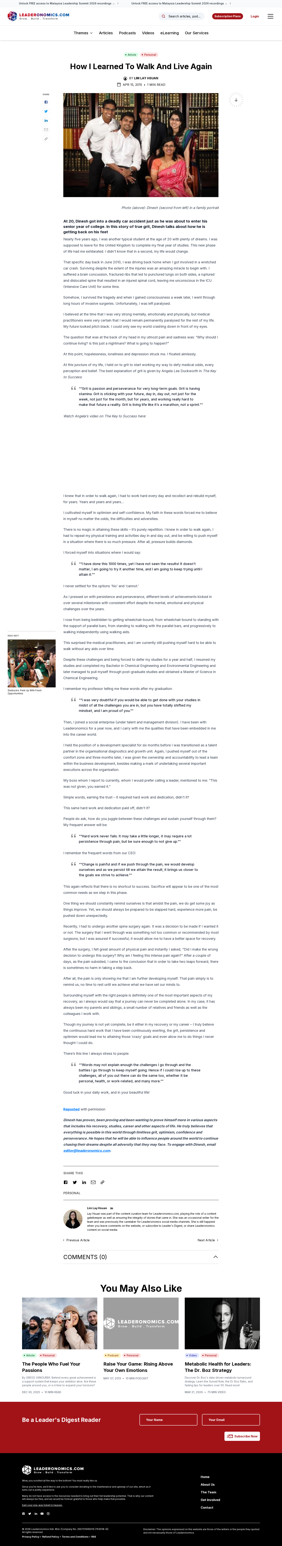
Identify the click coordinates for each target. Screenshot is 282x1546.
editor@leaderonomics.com (86, 1151)
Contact (207, 1507)
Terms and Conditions (75, 1536)
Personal (150, 54)
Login (255, 16)
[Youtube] (42, 1513)
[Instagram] (48, 1513)
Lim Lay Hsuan (146, 78)
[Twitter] (29, 1513)
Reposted (71, 1109)
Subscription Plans (227, 16)
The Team (208, 1492)
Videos (148, 33)
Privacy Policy (30, 1536)
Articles (106, 33)
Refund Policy (50, 1536)
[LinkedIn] (35, 1513)
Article (132, 54)
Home (205, 1477)
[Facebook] (23, 1513)
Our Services (197, 33)
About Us (208, 1484)
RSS (93, 1536)
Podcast (113, 1355)
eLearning (169, 33)
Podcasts (127, 33)
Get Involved (210, 1500)
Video (193, 1355)
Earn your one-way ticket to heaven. (42, 1505)
